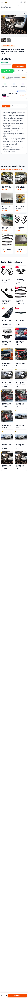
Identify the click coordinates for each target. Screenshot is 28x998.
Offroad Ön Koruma (17, 6)
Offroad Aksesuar (11, 6)
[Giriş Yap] (21, 2)
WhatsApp (8, 70)
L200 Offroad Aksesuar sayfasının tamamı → (12, 169)
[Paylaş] (24, 13)
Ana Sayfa (4, 6)
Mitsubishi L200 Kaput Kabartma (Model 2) (20, 249)
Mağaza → (22, 95)
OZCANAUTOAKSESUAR (12, 93)
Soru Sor (21, 70)
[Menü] (2, 2)
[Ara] (18, 2)
